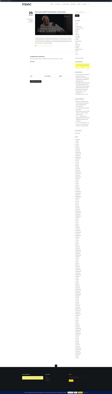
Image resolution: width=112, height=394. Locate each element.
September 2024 (78, 176)
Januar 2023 (78, 209)
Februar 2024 (78, 188)
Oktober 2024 (78, 175)
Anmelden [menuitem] (4, 0)
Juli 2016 (77, 336)
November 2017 (78, 310)
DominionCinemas (79, 111)
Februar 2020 (78, 266)
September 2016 (78, 333)
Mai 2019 (77, 281)
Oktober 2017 (78, 312)
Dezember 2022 (78, 211)
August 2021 (78, 237)
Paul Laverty (50, 45)
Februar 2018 (78, 305)
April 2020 (77, 263)
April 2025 (77, 165)
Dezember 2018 (78, 289)
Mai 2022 (77, 222)
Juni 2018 (77, 299)
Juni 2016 (77, 338)
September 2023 (78, 196)
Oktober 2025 (78, 155)
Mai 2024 (77, 183)
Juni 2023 (77, 201)
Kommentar (32, 61)
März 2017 (77, 323)
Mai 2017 (77, 320)
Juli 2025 (77, 160)
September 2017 (78, 313)
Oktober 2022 (78, 214)
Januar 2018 (78, 307)
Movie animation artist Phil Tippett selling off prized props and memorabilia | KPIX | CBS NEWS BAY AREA (82, 79)
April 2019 (77, 282)
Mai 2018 (77, 300)
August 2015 (78, 354)
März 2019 (77, 284)
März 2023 (77, 206)
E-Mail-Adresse (47, 76)
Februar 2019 (78, 286)
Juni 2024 (77, 181)
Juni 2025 (77, 162)
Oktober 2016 (78, 331)
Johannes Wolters (30, 19)
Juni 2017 (77, 318)
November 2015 (78, 349)
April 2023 (77, 204)
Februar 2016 (78, 344)
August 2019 (78, 276)
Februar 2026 (78, 149)
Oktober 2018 (78, 292)
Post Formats (78, 44)
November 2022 (78, 212)
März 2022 (77, 225)
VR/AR (77, 54)
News (77, 42)
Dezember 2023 (78, 191)
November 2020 (78, 251)
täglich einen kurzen (79, 49)
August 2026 (78, 139)
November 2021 (78, 232)
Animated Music (78, 26)
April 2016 (77, 341)
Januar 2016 (78, 346)
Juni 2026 (77, 142)
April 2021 (77, 243)
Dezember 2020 (78, 250)
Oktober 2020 (78, 253)
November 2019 (78, 271)
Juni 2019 (77, 279)
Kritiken (77, 39)
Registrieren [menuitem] (9, 0)
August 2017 (78, 315)
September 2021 (78, 235)
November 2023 (78, 193)
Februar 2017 (78, 325)
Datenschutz (48, 380)
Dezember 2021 (78, 230)
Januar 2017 (78, 326)
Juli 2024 (77, 180)
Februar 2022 (78, 227)
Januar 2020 (78, 268)
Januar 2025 (78, 170)
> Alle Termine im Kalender (79, 58)
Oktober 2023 (78, 194)
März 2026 (77, 147)
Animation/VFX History (79, 28)
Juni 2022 (77, 220)
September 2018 (78, 294)
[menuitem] (1, 1)
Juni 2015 (77, 357)
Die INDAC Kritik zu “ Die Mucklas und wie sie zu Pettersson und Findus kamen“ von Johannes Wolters (82, 124)
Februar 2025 (78, 168)
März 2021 (77, 245)
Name (31, 76)
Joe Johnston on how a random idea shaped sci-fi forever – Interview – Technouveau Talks (82, 91)
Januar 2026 (78, 150)
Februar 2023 (78, 207)
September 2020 (78, 255)
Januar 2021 (78, 248)
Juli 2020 (77, 258)
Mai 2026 (77, 144)
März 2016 (77, 343)
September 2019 (78, 274)
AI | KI (77, 24)
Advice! (77, 23)
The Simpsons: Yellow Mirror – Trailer (82, 94)
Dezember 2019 (78, 269)
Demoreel (77, 29)
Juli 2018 (77, 297)
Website (60, 76)
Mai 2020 (77, 261)
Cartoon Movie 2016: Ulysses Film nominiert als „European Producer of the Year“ (82, 113)
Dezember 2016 (78, 328)
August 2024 (78, 178)
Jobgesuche (78, 37)
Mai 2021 (77, 242)
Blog (46, 376)
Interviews (77, 34)
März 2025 (77, 167)
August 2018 (78, 295)
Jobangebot (78, 36)
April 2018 (77, 302)
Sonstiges (31, 20)
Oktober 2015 (78, 351)
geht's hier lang (77, 133)
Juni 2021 (77, 240)
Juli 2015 (77, 356)
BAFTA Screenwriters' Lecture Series (42, 45)
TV (76, 52)
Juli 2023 (77, 199)
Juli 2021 (77, 238)
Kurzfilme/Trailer (78, 41)
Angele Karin (78, 101)
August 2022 (78, 217)
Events (77, 31)
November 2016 (78, 330)
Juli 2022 (77, 219)
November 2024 (78, 173)
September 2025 (78, 157)
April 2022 (77, 224)
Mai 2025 (77, 163)
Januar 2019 (78, 287)
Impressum (48, 378)
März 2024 (77, 186)
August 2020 (78, 256)
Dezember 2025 (78, 152)
